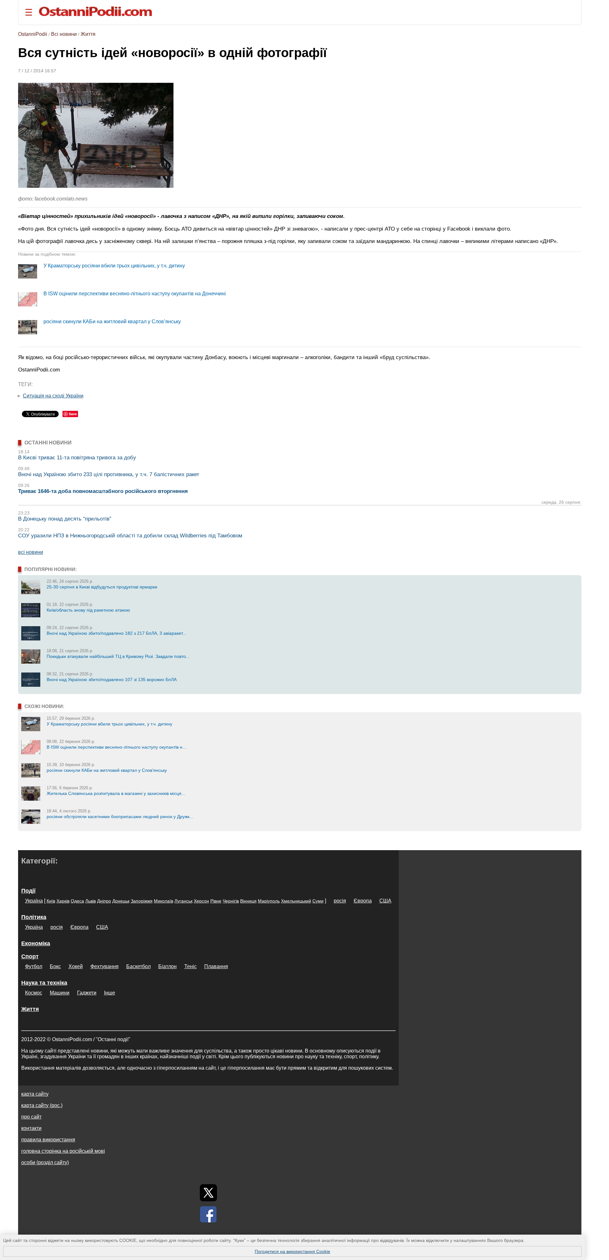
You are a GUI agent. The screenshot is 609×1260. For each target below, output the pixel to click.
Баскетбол (138, 966)
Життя (88, 34)
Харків (62, 900)
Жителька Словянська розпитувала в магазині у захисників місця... (116, 793)
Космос (33, 992)
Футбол (33, 966)
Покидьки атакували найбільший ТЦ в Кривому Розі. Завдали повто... (118, 656)
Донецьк (120, 900)
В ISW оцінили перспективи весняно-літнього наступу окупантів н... (116, 747)
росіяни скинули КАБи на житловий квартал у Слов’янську (112, 321)
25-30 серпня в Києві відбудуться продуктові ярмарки (102, 586)
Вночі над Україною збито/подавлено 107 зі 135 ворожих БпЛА (112, 679)
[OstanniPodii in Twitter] (208, 1193)
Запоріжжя (142, 900)
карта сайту (35, 1094)
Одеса (77, 900)
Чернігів (231, 900)
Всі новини (64, 34)
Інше (109, 992)
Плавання (216, 966)
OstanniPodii (32, 34)
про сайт (31, 1116)
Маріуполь (269, 900)
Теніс (190, 966)
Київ (51, 900)
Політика (33, 917)
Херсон (201, 900)
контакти (31, 1128)
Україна (34, 900)
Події (28, 891)
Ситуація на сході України (53, 395)
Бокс (55, 966)
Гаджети (86, 992)
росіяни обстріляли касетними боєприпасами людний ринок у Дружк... (120, 816)
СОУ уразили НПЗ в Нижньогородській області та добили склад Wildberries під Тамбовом (130, 536)
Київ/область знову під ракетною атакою (88, 610)
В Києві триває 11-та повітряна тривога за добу (77, 458)
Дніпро (104, 900)
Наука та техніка (44, 983)
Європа (363, 900)
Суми (318, 900)
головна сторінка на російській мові (63, 1151)
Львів (90, 900)
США (385, 900)
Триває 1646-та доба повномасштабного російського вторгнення (103, 491)
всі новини (30, 552)
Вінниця (248, 900)
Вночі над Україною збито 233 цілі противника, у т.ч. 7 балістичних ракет (108, 474)
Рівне (215, 900)
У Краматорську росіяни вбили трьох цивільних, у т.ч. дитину (114, 265)
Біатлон (167, 966)
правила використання (48, 1139)
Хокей (76, 966)
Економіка (35, 943)
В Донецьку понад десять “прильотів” (64, 519)
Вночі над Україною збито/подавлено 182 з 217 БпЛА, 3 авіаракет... (116, 633)
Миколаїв (163, 900)
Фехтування (104, 966)
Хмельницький (296, 900)
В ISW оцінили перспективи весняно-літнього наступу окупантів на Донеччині (134, 293)
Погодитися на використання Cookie (292, 1251)
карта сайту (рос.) (41, 1105)
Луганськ (183, 900)
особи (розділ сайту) (45, 1162)
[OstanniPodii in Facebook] (208, 1214)
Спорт (30, 956)
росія (340, 900)
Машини (59, 992)
